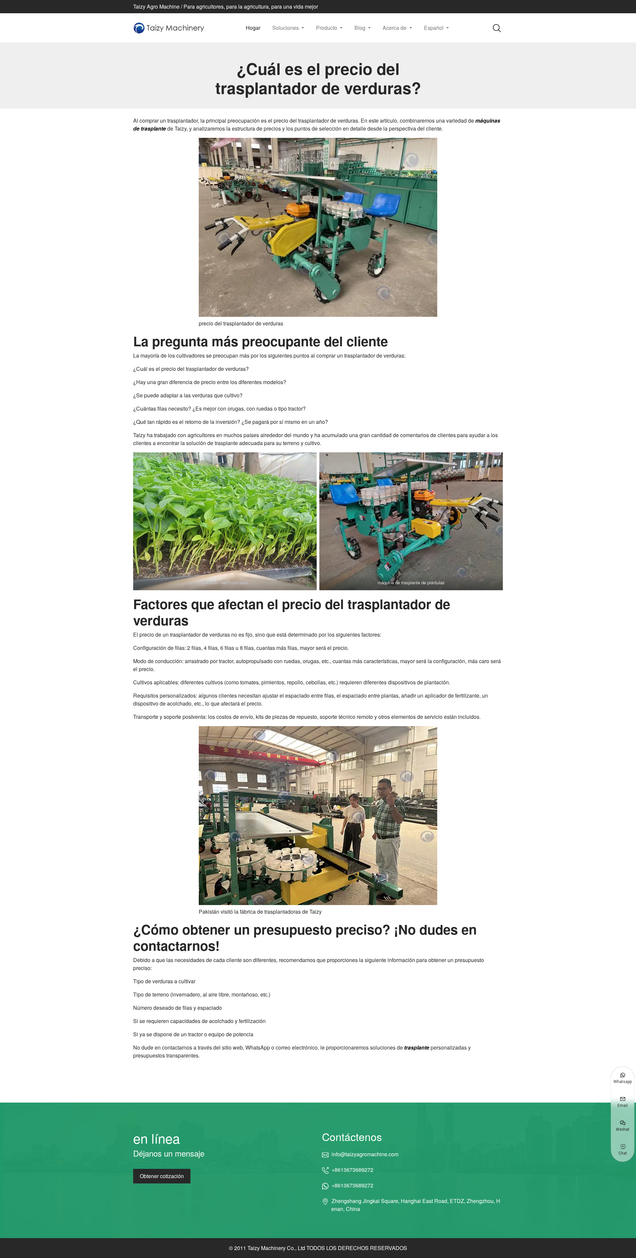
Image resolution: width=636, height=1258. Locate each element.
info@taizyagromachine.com (364, 1154)
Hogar (253, 27)
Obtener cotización (162, 1176)
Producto (327, 27)
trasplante (416, 1047)
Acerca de (395, 27)
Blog (360, 27)
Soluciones (286, 27)
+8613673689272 (352, 1169)
